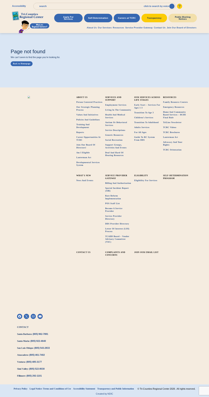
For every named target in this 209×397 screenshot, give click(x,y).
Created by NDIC (104, 394)
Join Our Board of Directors (181, 27)
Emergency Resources (173, 107)
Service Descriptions (115, 130)
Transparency (154, 18)
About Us (92, 27)
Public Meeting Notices (183, 18)
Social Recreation (114, 140)
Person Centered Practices (89, 102)
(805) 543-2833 (42, 348)
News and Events (84, 180)
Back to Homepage (21, 64)
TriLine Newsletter (172, 122)
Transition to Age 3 (144, 113)
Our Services (105, 27)
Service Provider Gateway (139, 27)
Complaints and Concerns (115, 253)
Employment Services (115, 105)
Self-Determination (98, 18)
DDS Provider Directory (117, 224)
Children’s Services (143, 118)
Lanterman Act (83, 157)
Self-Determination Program (175, 176)
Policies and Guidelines (88, 120)
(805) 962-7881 (40, 334)
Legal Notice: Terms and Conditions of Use (50, 388)
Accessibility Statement (84, 388)
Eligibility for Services (145, 180)
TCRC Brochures (171, 132)
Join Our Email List (146, 252)
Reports (80, 132)
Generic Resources (114, 135)
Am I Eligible (83, 153)
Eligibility (141, 175)
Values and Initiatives (87, 115)
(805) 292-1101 (34, 376)
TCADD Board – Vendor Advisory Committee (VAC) (117, 239)
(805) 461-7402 (37, 355)
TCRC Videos (169, 127)
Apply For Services (68, 18)
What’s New (83, 175)
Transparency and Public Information (115, 388)
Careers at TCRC (127, 18)
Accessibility (19, 6)
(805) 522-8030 (37, 369)
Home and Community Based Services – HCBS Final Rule (174, 115)
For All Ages (140, 132)
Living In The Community (118, 110)
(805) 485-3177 (34, 362)
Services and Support (113, 98)
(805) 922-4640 (38, 341)
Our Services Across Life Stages (147, 98)
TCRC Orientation (172, 150)
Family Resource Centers (175, 102)
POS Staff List (112, 203)
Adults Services (141, 127)
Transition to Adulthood (146, 122)
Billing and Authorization (118, 183)
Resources (118, 27)
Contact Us (160, 27)
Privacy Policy (20, 388)
